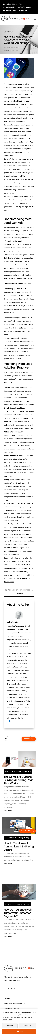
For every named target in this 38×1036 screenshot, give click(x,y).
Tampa (17, 578)
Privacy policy (7, 1020)
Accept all (19, 1031)
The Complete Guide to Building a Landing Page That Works (18, 780)
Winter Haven (9, 582)
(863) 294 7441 (14, 1008)
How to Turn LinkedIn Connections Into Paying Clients (19, 846)
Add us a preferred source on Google (20, 591)
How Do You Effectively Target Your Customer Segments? (18, 913)
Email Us (11, 988)
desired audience (19, 328)
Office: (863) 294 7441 (14, 4)
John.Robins (10, 47)
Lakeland (23, 578)
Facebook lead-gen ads (19, 101)
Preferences (27, 1025)
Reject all (10, 1025)
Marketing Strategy (11, 50)
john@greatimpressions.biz (16, 10)
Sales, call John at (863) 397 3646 (18, 7)
